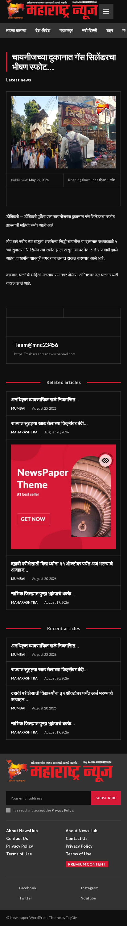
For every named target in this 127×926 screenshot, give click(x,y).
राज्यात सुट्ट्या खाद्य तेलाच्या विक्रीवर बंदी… (49, 423)
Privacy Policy (62, 810)
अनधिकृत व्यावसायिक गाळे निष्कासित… (45, 399)
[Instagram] (73, 888)
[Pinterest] (45, 196)
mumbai (18, 408)
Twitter (25, 898)
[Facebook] (17, 196)
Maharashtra (24, 432)
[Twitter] (31, 196)
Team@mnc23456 (36, 344)
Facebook (27, 888)
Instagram (89, 888)
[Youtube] (73, 898)
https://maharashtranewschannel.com (44, 354)
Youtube (88, 898)
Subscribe (106, 798)
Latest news (18, 79)
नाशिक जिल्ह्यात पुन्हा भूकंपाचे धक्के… (43, 593)
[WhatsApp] (60, 196)
